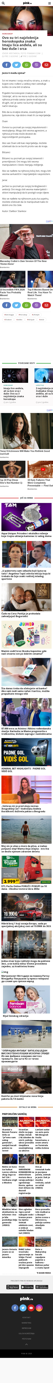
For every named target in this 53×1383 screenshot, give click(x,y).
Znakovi (8, 320)
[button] (3, 380)
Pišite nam (26, 1339)
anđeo (19, 320)
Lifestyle (35, 315)
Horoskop (7, 33)
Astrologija (9, 315)
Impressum (26, 1328)
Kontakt (26, 1317)
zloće (41, 320)
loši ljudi (30, 320)
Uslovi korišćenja (26, 1333)
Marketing (26, 1323)
